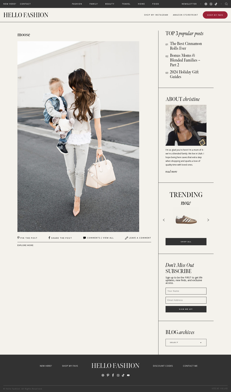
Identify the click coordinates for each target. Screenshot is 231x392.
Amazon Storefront (185, 15)
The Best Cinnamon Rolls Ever (186, 46)
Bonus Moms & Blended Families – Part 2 (185, 60)
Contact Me (190, 365)
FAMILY (94, 4)
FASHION (77, 4)
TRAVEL (126, 4)
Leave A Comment (140, 238)
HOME (141, 4)
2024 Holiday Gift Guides (184, 74)
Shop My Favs (215, 15)
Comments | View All (100, 238)
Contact (25, 4)
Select (174, 342)
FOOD (155, 4)
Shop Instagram (156, 15)
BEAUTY (109, 4)
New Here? (9, 4)
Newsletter (189, 4)
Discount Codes (163, 365)
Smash (224, 388)
